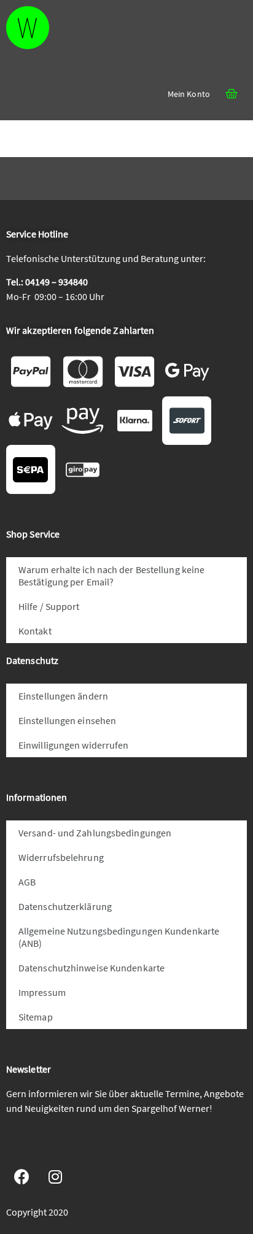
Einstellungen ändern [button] (63, 696)
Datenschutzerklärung (65, 906)
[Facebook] (21, 1177)
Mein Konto (189, 93)
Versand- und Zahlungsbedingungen (94, 833)
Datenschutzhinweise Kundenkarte (91, 968)
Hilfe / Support (49, 606)
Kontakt (35, 631)
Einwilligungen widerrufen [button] (73, 745)
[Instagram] (55, 1177)
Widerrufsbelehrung (61, 857)
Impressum (42, 992)
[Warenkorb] (231, 94)
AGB (27, 882)
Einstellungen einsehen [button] (67, 720)
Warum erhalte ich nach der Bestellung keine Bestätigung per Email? (111, 575)
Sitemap (35, 1017)
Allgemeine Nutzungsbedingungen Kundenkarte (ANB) (118, 937)
